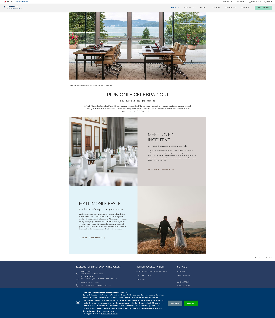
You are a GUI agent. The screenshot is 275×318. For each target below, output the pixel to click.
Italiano (9, 1)
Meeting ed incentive (161, 137)
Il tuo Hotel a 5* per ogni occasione (137, 100)
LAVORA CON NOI (184, 275)
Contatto (269, 1)
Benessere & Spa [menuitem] (231, 7)
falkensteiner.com (21, 1)
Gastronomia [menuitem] (216, 7)
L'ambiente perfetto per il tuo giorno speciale (101, 209)
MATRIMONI (140, 279)
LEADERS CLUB (183, 282)
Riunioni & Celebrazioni (106, 85)
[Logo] (14, 7)
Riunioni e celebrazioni (137, 94)
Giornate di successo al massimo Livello (167, 145)
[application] (137, 303)
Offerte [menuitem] (203, 7)
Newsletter (229, 1)
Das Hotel (72, 85)
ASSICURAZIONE (183, 286)
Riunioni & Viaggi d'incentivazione (87, 85)
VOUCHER (181, 271)
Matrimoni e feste (100, 203)
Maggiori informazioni (160, 169)
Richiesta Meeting (144, 275)
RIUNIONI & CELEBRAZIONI (150, 266)
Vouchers (242, 1)
